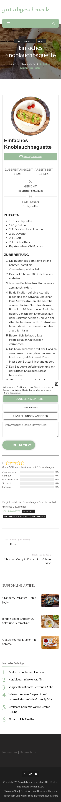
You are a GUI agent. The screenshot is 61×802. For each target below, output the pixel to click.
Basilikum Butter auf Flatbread (27, 672)
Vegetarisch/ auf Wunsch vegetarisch (24, 516)
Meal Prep (28, 511)
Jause (41, 41)
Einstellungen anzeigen (30, 416)
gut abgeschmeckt (26, 9)
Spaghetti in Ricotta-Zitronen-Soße (31, 687)
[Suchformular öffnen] (53, 23)
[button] (56, 384)
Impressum (9, 752)
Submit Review (18, 445)
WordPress (26, 795)
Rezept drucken (33, 156)
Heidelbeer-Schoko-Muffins (26, 679)
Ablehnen (30, 407)
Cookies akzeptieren (30, 398)
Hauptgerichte (25, 41)
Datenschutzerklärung (46, 795)
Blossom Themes (47, 791)
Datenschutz (15, 393)
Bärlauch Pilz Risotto (21, 719)
